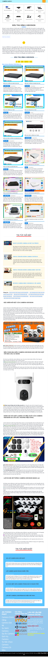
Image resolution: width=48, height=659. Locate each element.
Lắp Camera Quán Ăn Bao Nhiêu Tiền (17, 571)
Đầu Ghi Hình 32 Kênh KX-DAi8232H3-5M (12, 138)
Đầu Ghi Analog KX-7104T (30, 109)
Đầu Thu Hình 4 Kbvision (23, 25)
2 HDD (22, 61)
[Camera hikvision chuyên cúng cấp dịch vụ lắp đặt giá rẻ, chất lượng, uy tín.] (21, 630)
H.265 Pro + (26, 61)
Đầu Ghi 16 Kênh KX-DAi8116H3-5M (11, 83)
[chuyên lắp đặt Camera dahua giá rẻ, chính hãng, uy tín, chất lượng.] (21, 616)
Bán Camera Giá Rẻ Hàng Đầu (36, 296)
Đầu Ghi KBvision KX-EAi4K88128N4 (20, 296)
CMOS (19, 61)
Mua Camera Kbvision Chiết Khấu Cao (11, 64)
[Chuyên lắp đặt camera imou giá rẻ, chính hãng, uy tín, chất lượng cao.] (21, 620)
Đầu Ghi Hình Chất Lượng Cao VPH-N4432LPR (18, 292)
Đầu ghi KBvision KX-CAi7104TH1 (32, 164)
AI (16, 61)
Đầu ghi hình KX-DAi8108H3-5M (10, 166)
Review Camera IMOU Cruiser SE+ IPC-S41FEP (27, 283)
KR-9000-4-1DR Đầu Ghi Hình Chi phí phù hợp (34, 220)
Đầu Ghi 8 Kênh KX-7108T (9, 109)
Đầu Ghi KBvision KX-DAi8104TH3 (32, 193)
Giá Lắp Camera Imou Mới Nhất (15, 558)
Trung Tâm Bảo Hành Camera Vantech (25, 256)
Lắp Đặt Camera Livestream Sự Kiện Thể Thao (20, 595)
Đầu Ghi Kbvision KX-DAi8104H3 (10, 193)
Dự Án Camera (8, 633)
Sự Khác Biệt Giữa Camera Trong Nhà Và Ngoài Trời (22, 584)
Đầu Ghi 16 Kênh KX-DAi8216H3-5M (32, 83)
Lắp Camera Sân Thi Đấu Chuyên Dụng (12, 298)
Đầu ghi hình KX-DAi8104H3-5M (20, 294)
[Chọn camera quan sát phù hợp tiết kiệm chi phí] (44, 13)
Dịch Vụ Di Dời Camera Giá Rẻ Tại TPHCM (25, 243)
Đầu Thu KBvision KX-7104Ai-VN (10, 219)
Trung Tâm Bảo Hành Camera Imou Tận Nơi (26, 269)
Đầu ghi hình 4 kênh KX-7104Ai (32, 135)
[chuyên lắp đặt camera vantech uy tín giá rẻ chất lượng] (21, 627)
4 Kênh (31, 61)
